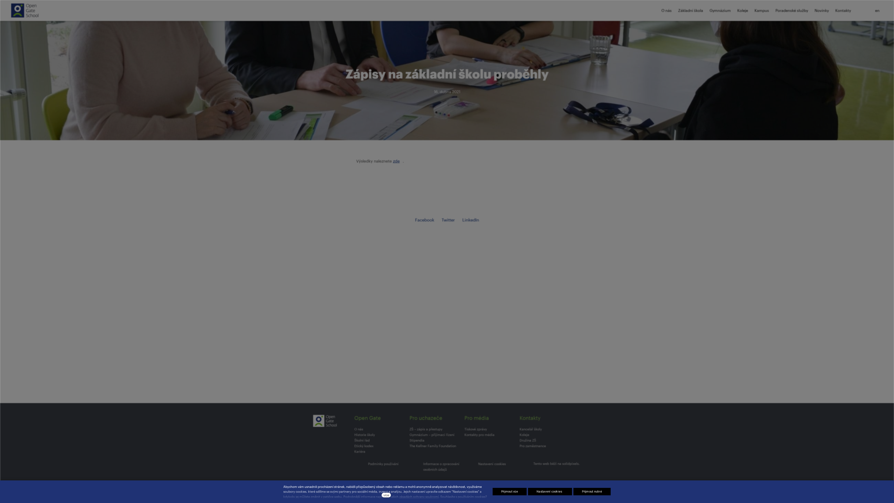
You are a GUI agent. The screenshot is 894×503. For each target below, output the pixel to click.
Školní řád (362, 440)
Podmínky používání (383, 464)
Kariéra (359, 451)
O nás (358, 429)
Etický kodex (363, 446)
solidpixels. (571, 464)
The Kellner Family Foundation (433, 446)
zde (396, 161)
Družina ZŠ (528, 440)
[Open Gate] (24, 10)
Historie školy (364, 435)
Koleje (524, 435)
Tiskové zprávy (475, 429)
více (386, 495)
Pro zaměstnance (533, 446)
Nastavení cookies (492, 464)
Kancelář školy (531, 429)
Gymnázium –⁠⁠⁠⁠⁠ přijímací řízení (432, 435)
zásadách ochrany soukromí (419, 496)
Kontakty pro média (479, 435)
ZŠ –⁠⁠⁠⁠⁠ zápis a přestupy (426, 429)
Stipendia (417, 440)
